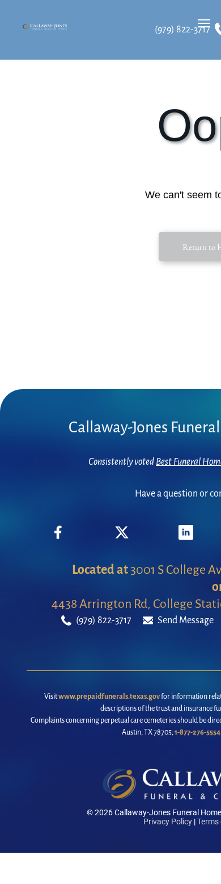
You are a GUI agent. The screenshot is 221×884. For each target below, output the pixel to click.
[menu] (204, 23)
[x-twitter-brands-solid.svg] (121, 537)
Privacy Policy (167, 821)
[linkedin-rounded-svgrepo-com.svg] (185, 537)
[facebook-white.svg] (58, 541)
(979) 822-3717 (182, 29)
